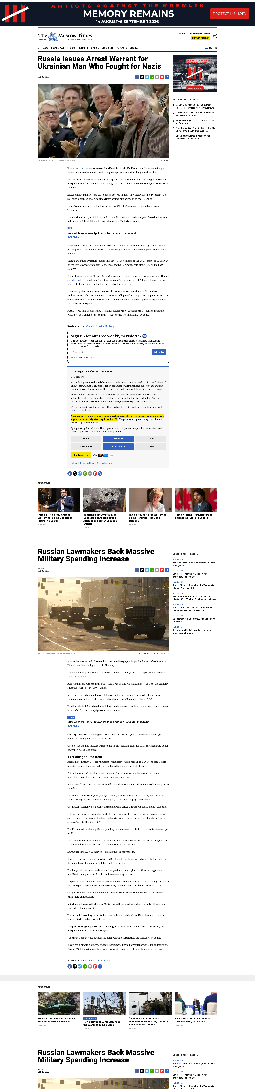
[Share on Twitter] (142, 77)
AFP (42, 568)
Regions (71, 48)
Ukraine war (103, 960)
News (45, 48)
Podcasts (122, 48)
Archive (134, 48)
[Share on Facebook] (137, 77)
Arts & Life (107, 48)
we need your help (80, 410)
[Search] (216, 48)
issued (82, 168)
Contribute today (200, 38)
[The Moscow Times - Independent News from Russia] (65, 36)
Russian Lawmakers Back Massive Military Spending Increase (96, 555)
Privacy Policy (93, 357)
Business (83, 48)
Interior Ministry (105, 326)
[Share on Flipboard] (162, 77)
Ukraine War (57, 48)
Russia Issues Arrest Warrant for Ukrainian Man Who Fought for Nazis (99, 62)
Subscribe (159, 352)
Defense (90, 960)
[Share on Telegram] (147, 77)
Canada (90, 326)
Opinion (95, 48)
